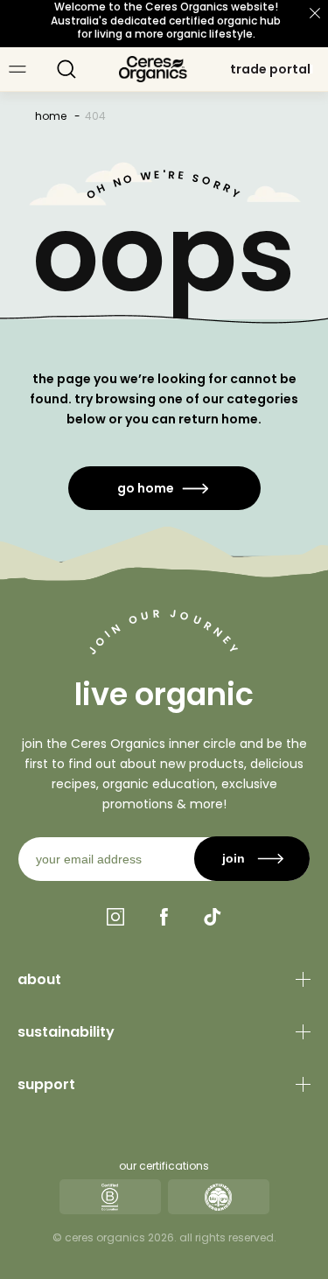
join (233, 858)
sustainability (66, 1032)
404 (95, 115)
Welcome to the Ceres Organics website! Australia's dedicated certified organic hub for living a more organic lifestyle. (166, 20)
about (39, 979)
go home (145, 488)
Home (50, 115)
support (46, 1084)
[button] (66, 69)
